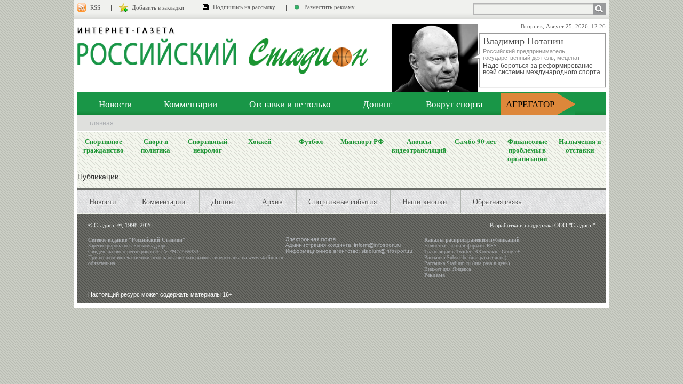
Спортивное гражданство (103, 145)
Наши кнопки (424, 201)
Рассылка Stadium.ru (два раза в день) (467, 263)
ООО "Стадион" (574, 225)
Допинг (377, 104)
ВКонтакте (486, 251)
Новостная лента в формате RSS (460, 246)
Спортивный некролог (207, 145)
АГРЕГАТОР (530, 104)
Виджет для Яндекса (447, 269)
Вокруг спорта (454, 104)
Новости (115, 104)
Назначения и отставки (580, 145)
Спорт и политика (155, 145)
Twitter (463, 251)
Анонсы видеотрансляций (419, 145)
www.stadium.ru (265, 257)
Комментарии (190, 104)
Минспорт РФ (362, 141)
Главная (102, 123)
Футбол (311, 141)
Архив (272, 201)
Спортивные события (342, 201)
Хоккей (259, 141)
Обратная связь (497, 201)
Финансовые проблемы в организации (527, 150)
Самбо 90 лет (475, 141)
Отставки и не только (290, 104)
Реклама (434, 275)
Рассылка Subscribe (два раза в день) (465, 257)
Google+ (511, 251)
